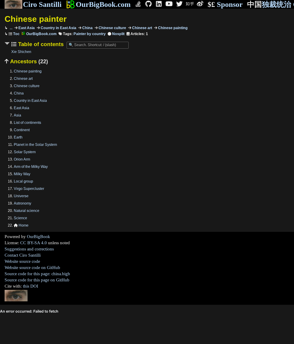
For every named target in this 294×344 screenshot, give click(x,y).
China (87, 28)
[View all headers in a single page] (116, 34)
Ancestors (26, 61)
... (10, 28)
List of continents (27, 123)
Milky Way (22, 174)
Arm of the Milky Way (31, 167)
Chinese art (141, 28)
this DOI (30, 286)
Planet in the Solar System (35, 145)
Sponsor (225, 4)
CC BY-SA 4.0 (33, 242)
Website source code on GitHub (32, 267)
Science (20, 218)
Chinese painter (36, 19)
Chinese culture (112, 28)
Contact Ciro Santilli (23, 255)
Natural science (26, 211)
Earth (18, 137)
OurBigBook (38, 236)
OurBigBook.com (103, 4)
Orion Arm (22, 159)
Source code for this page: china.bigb (37, 273)
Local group (23, 181)
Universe (21, 196)
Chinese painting (172, 28)
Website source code (22, 261)
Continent (22, 130)
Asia (17, 115)
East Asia (26, 28)
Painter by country (90, 34)
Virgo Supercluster (29, 189)
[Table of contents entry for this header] (14, 34)
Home (21, 225)
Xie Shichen (21, 52)
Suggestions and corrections (29, 249)
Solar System (25, 152)
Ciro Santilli (42, 4)
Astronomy (22, 203)
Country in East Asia (58, 28)
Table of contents (40, 44)
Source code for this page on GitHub (37, 279)
